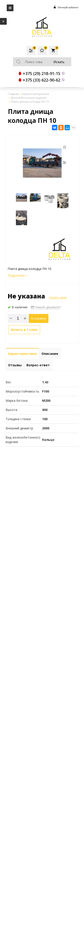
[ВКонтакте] (54, 127)
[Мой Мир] (67, 127)
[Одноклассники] (61, 127)
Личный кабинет (67, 7)
